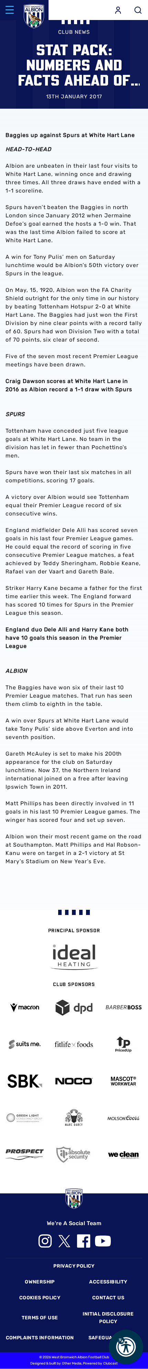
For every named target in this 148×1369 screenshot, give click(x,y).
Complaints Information (40, 1338)
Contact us (108, 1298)
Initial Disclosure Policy (108, 1317)
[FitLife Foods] (74, 1044)
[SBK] (25, 1081)
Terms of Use (40, 1318)
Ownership (40, 1282)
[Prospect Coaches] (25, 1154)
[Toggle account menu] (118, 10)
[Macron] (25, 1007)
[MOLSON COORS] (123, 1118)
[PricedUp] (123, 1044)
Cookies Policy (39, 1298)
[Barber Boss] (123, 1007)
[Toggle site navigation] (9, 10)
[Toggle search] (138, 10)
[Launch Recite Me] (126, 1347)
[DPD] (74, 1007)
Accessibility (108, 1282)
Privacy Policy (73, 1266)
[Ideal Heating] (74, 957)
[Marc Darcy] (74, 1118)
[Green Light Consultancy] (25, 1117)
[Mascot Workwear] (123, 1081)
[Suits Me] (25, 1044)
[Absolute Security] (74, 1154)
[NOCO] (74, 1081)
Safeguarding (108, 1338)
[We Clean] (123, 1154)
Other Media (72, 1363)
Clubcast (110, 1363)
